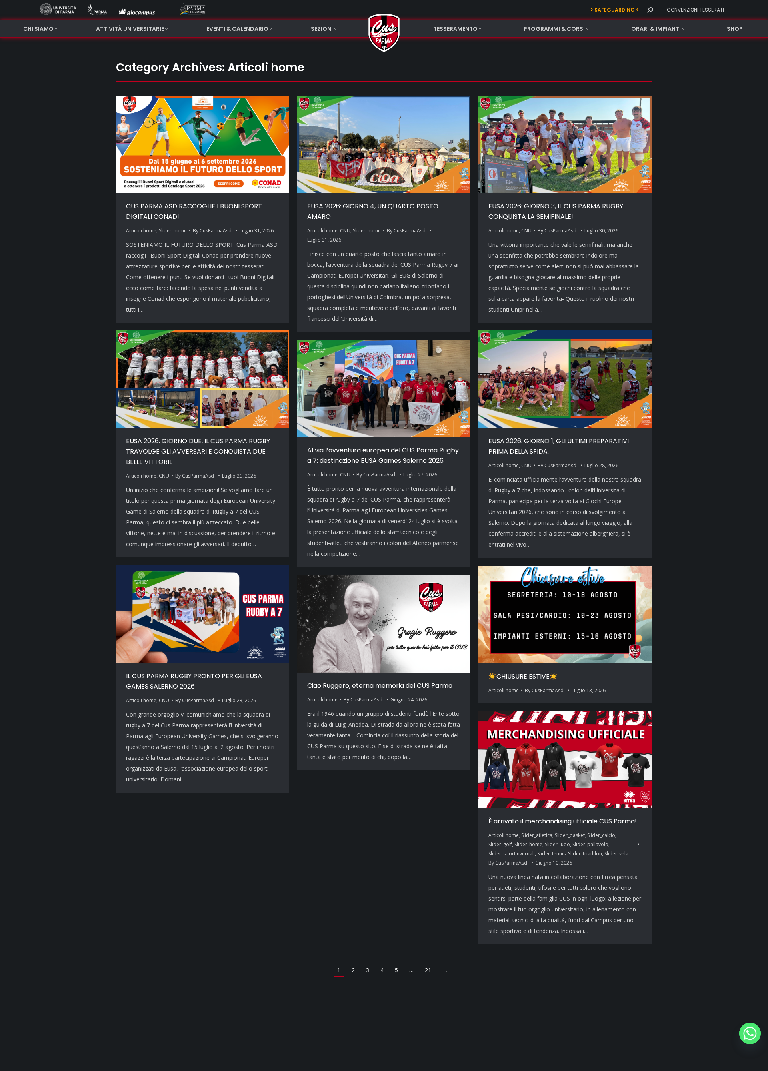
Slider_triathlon (585, 853)
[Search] (650, 10)
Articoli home (141, 230)
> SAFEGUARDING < (614, 9)
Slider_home (173, 230)
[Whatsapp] (750, 1033)
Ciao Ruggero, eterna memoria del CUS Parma (379, 685)
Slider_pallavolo (590, 844)
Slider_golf (500, 844)
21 (428, 970)
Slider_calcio (601, 835)
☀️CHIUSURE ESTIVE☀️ (523, 676)
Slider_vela (616, 853)
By (213, 230)
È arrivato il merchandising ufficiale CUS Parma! (562, 821)
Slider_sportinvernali (511, 853)
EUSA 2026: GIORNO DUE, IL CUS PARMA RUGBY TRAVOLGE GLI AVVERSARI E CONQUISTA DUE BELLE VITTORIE (198, 451)
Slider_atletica (536, 835)
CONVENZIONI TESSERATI (695, 9)
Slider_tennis (551, 853)
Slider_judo (557, 844)
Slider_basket (570, 835)
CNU (345, 230)
